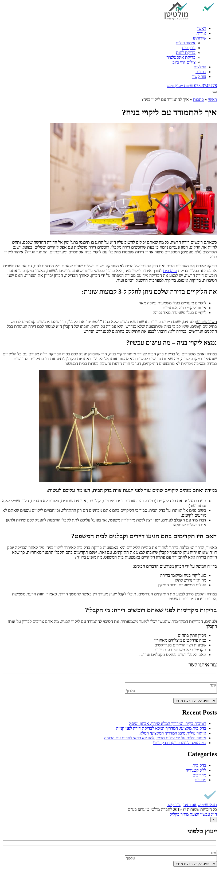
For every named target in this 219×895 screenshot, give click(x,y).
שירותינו (199, 38)
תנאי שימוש (207, 804)
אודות (201, 33)
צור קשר (199, 76)
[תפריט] (215, 92)
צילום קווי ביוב (184, 62)
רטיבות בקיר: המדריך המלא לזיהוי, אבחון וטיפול (167, 723)
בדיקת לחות (185, 52)
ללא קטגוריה (196, 770)
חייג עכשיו (208, 814)
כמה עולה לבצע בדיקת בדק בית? (179, 742)
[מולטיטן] (190, 19)
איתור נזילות (185, 43)
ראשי (201, 28)
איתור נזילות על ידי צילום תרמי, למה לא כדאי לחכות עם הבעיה (155, 738)
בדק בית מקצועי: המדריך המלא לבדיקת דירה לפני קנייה (161, 728)
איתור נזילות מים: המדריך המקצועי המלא (172, 733)
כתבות (200, 71)
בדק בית (188, 47)
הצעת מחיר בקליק (184, 814)
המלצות (200, 67)
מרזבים (200, 780)
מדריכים (199, 775)
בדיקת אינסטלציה (180, 57)
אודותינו (190, 804)
